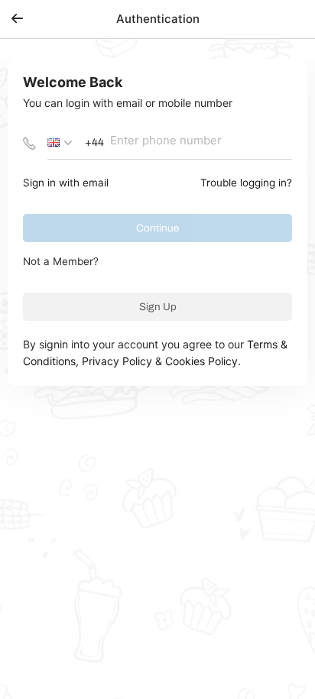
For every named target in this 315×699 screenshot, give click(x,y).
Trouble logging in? (246, 182)
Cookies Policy (201, 360)
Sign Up (158, 306)
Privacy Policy (117, 360)
